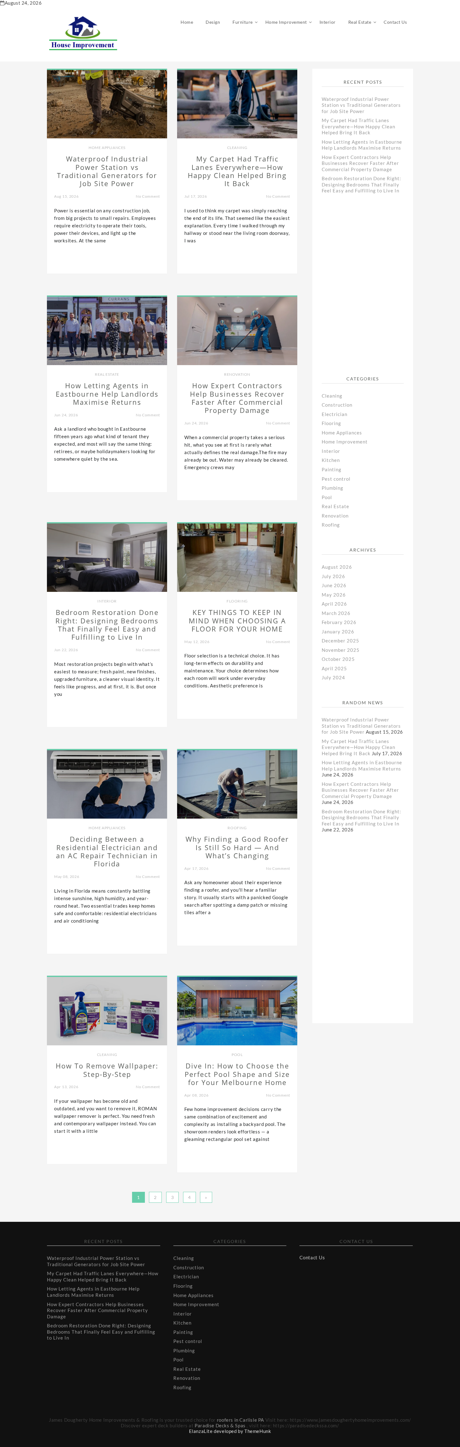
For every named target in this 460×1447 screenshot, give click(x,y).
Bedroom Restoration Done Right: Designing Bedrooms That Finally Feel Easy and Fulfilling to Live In (361, 184)
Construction (337, 405)
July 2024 (333, 677)
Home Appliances (107, 147)
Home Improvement (286, 22)
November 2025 (341, 650)
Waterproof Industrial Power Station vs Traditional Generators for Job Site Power (361, 105)
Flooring (237, 601)
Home (187, 22)
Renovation (237, 374)
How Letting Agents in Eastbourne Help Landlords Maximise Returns (362, 145)
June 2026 (334, 585)
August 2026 (337, 567)
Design (213, 22)
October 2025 (338, 659)
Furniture (243, 22)
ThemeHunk (257, 1431)
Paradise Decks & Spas (220, 1425)
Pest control (336, 479)
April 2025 (334, 668)
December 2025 (340, 640)
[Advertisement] (369, 289)
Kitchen (331, 460)
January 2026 (338, 631)
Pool (237, 1054)
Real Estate (359, 22)
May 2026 (334, 594)
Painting (331, 469)
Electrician (334, 414)
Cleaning (237, 147)
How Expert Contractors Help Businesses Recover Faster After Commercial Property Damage (360, 163)
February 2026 (339, 622)
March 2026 (336, 613)
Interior (327, 22)
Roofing (237, 827)
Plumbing (332, 488)
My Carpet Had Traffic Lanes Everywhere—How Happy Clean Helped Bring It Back (358, 126)
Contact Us (395, 22)
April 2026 (334, 604)
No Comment (148, 196)
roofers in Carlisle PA (240, 1420)
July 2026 (333, 576)
